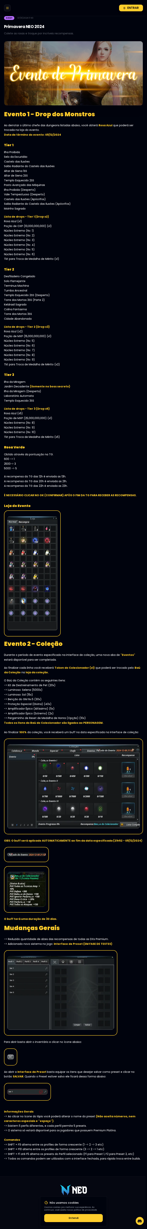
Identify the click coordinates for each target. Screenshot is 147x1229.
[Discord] (140, 1221)
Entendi (73, 1218)
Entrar (133, 8)
